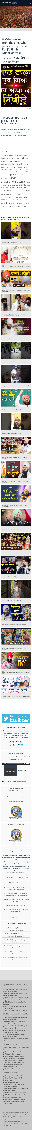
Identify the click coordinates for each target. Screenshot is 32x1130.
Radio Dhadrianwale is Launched (16, 905)
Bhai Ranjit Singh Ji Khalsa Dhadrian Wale (14, 1117)
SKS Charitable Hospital (12, 1069)
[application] (16, 764)
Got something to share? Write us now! (16, 877)
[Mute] (24, 763)
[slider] (28, 764)
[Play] (3, 763)
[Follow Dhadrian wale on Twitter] (17, 1109)
